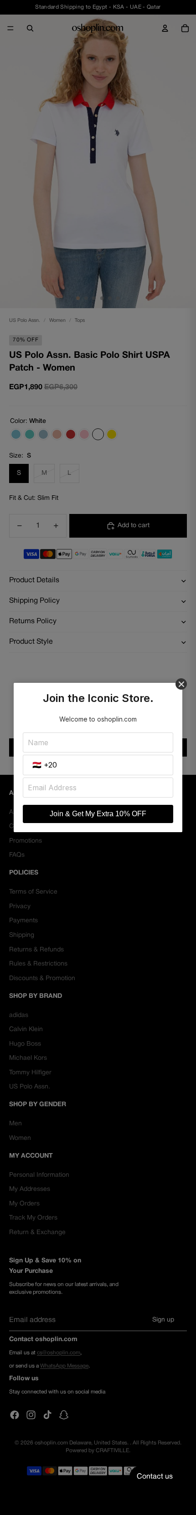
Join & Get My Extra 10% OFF (98, 814)
